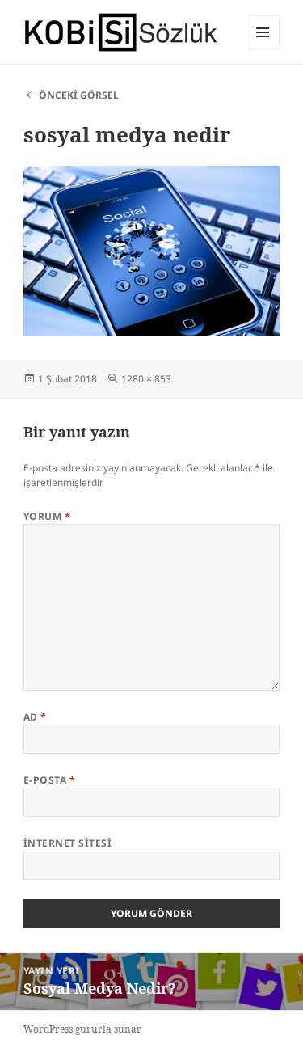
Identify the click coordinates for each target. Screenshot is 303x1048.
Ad (35, 717)
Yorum (46, 516)
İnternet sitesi (67, 843)
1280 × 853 (146, 379)
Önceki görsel (79, 95)
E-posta (49, 780)
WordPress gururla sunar (82, 1029)
